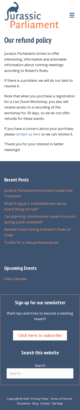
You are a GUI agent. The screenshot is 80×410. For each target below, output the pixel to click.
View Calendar (15, 278)
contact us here (28, 134)
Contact (45, 403)
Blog (35, 403)
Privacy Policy (39, 399)
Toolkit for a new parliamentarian (31, 242)
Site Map (57, 403)
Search (40, 365)
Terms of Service (61, 399)
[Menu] (72, 15)
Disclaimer (24, 403)
